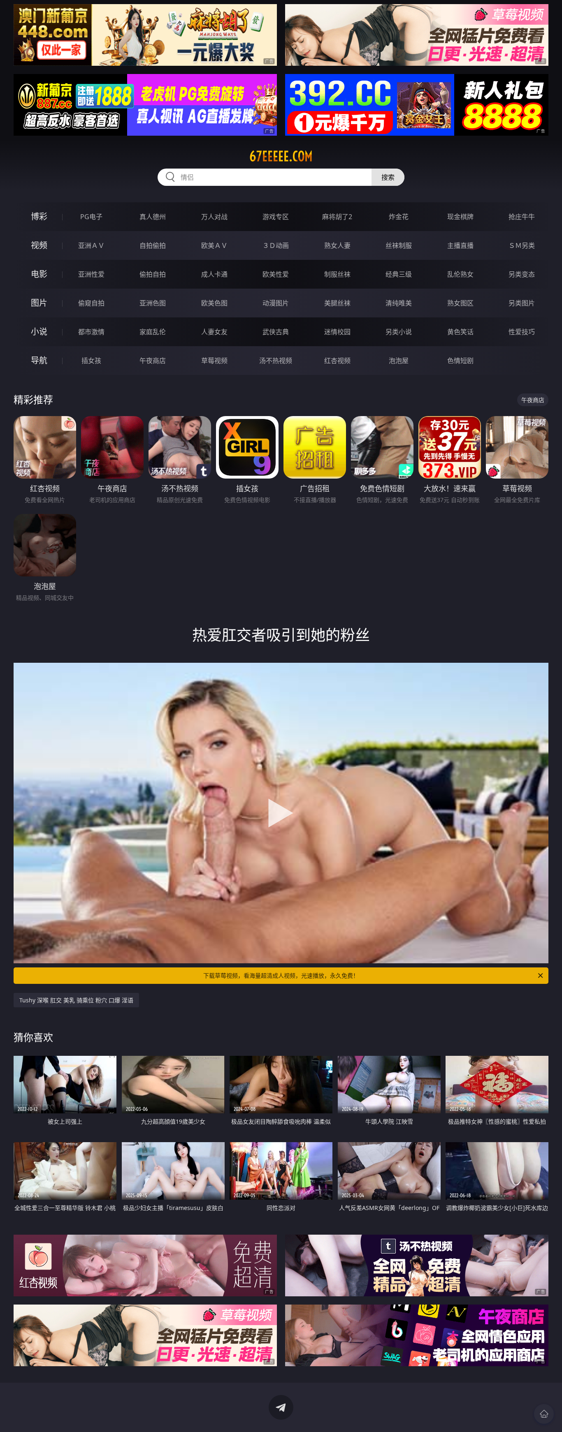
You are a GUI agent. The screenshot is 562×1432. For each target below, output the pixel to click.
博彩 (39, 216)
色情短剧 (460, 360)
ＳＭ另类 (522, 245)
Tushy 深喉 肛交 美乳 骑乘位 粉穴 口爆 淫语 (76, 1000)
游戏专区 (275, 216)
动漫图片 (275, 303)
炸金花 (399, 216)
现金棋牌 (460, 216)
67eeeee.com (281, 156)
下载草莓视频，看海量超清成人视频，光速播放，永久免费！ (281, 975)
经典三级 (399, 274)
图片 (39, 302)
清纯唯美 (399, 303)
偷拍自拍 (152, 274)
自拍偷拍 (152, 245)
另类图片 (522, 303)
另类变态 (522, 274)
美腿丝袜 (337, 303)
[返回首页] (544, 1414)
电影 (39, 274)
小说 (39, 331)
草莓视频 (214, 360)
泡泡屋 (399, 360)
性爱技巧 (522, 331)
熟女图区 (460, 303)
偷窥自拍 (91, 303)
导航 (39, 360)
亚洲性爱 (91, 274)
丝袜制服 (399, 245)
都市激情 (91, 331)
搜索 (388, 177)
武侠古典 (275, 331)
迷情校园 (337, 331)
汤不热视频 (275, 360)
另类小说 (399, 331)
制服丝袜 (337, 274)
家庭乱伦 (152, 331)
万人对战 (214, 216)
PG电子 (91, 216)
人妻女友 (214, 331)
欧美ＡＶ (214, 245)
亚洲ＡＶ (91, 245)
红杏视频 (337, 360)
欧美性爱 (275, 274)
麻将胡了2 (337, 216)
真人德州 (152, 216)
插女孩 (91, 360)
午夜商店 (152, 360)
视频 (39, 245)
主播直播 (460, 245)
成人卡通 (214, 274)
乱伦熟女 (460, 274)
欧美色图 (214, 303)
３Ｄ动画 (275, 245)
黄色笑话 (460, 331)
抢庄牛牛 (522, 216)
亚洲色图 (152, 303)
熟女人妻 (337, 245)
